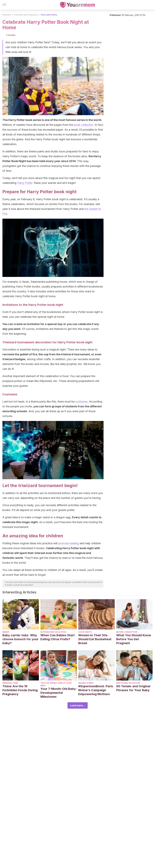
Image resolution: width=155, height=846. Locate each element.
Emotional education (128, 683)
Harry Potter (24, 182)
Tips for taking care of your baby (55, 684)
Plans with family (49, 15)
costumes (81, 401)
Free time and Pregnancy (26, 15)
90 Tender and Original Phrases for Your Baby (133, 688)
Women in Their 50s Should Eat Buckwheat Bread (94, 639)
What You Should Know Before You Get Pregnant (133, 639)
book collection (83, 124)
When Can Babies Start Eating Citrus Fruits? (57, 637)
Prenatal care (10, 683)
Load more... (77, 705)
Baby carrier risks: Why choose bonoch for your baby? (20, 639)
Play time (6, 15)
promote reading (68, 543)
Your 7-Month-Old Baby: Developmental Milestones (58, 692)
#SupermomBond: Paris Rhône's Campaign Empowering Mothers (95, 690)
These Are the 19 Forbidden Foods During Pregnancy (20, 690)
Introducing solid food (53, 632)
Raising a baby (86, 683)
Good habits (85, 632)
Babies (5, 632)
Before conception (126, 632)
